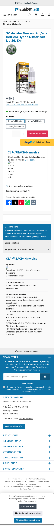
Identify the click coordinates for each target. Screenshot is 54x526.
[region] (27, 78)
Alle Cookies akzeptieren (28, 520)
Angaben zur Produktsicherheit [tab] (20, 249)
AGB (26, 389)
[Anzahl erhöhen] (23, 133)
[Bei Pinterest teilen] (21, 202)
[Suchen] (29, 14)
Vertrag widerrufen (14, 426)
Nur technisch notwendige (28, 513)
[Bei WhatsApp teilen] (27, 202)
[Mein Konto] (42, 14)
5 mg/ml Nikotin (15, 121)
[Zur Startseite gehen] (27, 9)
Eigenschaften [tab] (12, 243)
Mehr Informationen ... (27, 501)
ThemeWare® (28, 489)
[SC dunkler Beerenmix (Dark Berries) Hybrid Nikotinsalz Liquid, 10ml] (27, 78)
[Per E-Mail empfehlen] (33, 202)
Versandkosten (11, 481)
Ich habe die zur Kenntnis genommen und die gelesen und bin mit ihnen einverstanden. (28, 389)
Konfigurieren (28, 506)
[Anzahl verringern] (9, 133)
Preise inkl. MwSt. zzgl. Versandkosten (22, 105)
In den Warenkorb (37, 134)
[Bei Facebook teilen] (9, 202)
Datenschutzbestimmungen (28, 387)
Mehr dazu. (30, 160)
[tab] (27, 232)
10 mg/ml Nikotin (35, 121)
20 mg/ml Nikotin (16, 126)
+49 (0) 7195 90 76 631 (16, 406)
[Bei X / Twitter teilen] (15, 202)
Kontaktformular (26, 418)
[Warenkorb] (49, 14)
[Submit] (45, 376)
